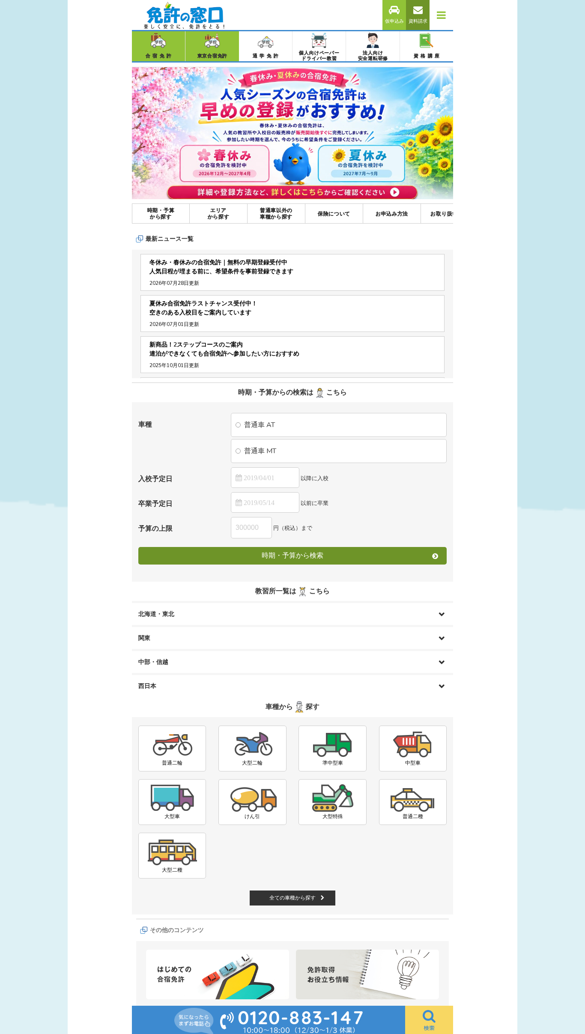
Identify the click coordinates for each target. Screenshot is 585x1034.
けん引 (252, 816)
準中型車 (332, 762)
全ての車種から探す (292, 897)
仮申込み (394, 21)
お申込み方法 (392, 214)
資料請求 (418, 21)
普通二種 (413, 816)
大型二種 (172, 870)
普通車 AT (259, 425)
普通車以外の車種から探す (276, 213)
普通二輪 (172, 762)
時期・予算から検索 (292, 555)
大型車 (172, 816)
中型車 (413, 762)
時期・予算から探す (161, 213)
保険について (334, 214)
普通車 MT (260, 451)
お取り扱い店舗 (449, 214)
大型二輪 (252, 762)
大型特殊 (332, 816)
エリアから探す (219, 213)
